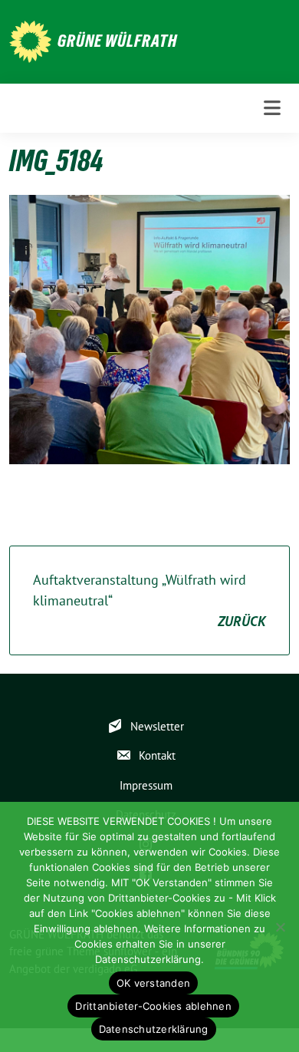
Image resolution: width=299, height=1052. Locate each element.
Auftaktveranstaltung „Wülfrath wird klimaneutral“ (149, 600)
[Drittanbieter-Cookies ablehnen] (280, 927)
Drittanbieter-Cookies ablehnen (153, 1006)
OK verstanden (153, 983)
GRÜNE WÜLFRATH (117, 41)
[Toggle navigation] (272, 108)
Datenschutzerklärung (154, 1029)
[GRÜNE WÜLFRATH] (30, 40)
